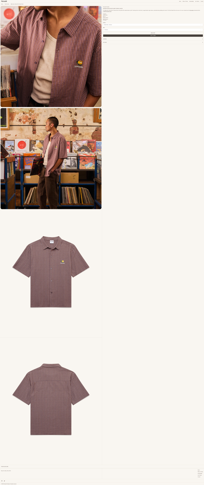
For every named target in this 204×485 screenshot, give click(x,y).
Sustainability (191, 1)
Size (104, 27)
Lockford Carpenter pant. (107, 11)
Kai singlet (191, 10)
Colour (104, 22)
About (180, 1)
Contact (202, 1)
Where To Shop (185, 1)
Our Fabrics (197, 1)
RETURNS (105, 42)
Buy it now (153, 35)
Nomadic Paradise (106, 6)
